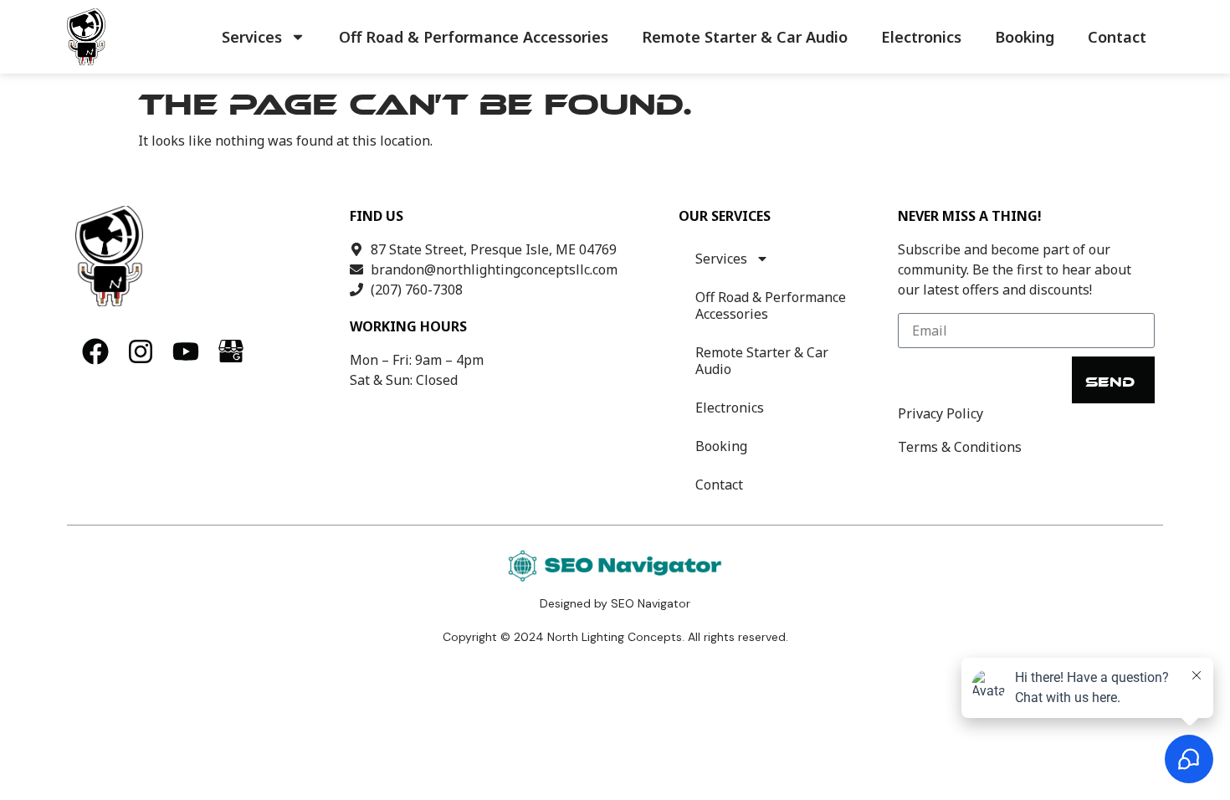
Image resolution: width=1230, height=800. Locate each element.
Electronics (921, 37)
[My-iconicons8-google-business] (231, 351)
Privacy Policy (940, 413)
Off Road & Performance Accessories (473, 37)
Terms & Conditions (960, 447)
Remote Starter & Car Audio (745, 37)
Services (252, 37)
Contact (1117, 37)
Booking (1024, 37)
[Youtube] (186, 351)
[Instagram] (140, 351)
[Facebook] (95, 351)
